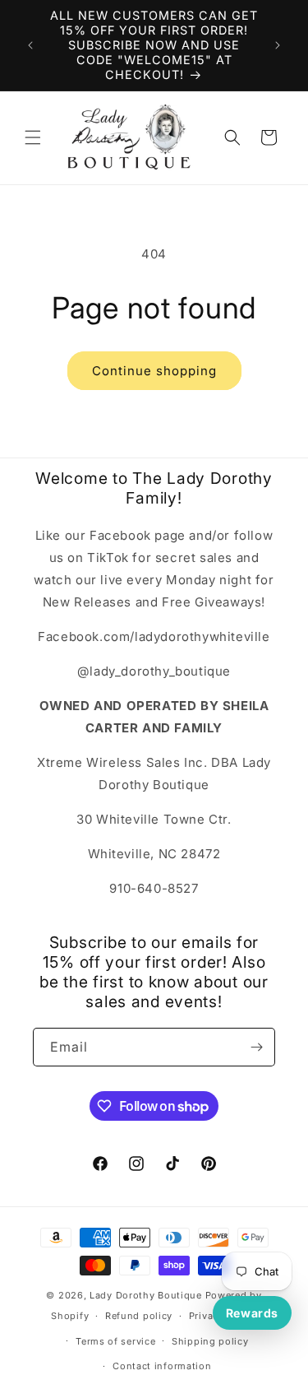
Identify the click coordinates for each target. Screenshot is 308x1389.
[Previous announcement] (30, 45)
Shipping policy (210, 1341)
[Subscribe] (256, 1047)
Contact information (162, 1366)
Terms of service (115, 1341)
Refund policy (138, 1316)
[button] (33, 137)
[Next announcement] (278, 45)
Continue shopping (154, 371)
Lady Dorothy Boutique (146, 1295)
